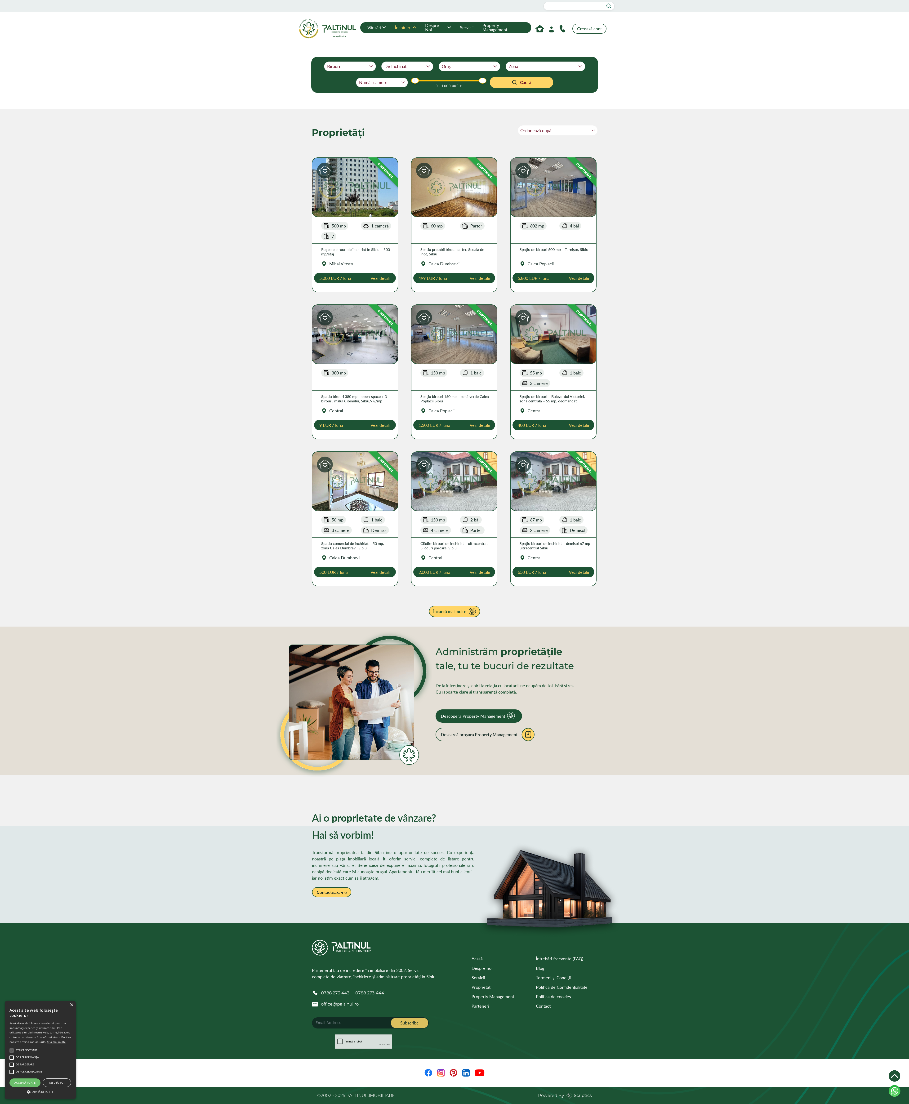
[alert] (40, 1050)
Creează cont (589, 28)
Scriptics (583, 1095)
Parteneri (480, 1006)
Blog (540, 968)
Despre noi (432, 27)
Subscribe (409, 1022)
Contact (543, 1006)
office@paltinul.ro (340, 1004)
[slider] (415, 81)
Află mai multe (56, 1042)
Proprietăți (481, 987)
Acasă (477, 958)
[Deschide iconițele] (894, 1076)
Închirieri (403, 27)
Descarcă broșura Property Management (479, 734)
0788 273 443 (335, 993)
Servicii (466, 27)
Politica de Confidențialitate (562, 987)
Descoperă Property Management (473, 716)
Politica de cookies (553, 996)
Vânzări (374, 27)
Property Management (494, 27)
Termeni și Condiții (553, 977)
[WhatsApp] (894, 1091)
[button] (325, 170)
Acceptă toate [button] (25, 1082)
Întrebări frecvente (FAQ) (559, 958)
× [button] (71, 1005)
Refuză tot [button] (57, 1082)
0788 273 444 (369, 993)
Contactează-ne (332, 892)
